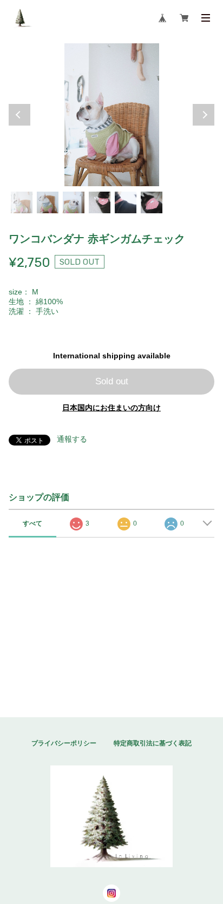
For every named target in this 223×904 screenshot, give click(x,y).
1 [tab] (21, 202)
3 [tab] (73, 202)
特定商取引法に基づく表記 (153, 743)
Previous (19, 115)
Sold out (111, 381)
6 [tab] (151, 202)
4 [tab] (99, 202)
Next (203, 115)
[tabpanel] (111, 114)
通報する (72, 439)
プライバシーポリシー (63, 743)
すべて (32, 523)
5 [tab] (125, 202)
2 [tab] (47, 202)
